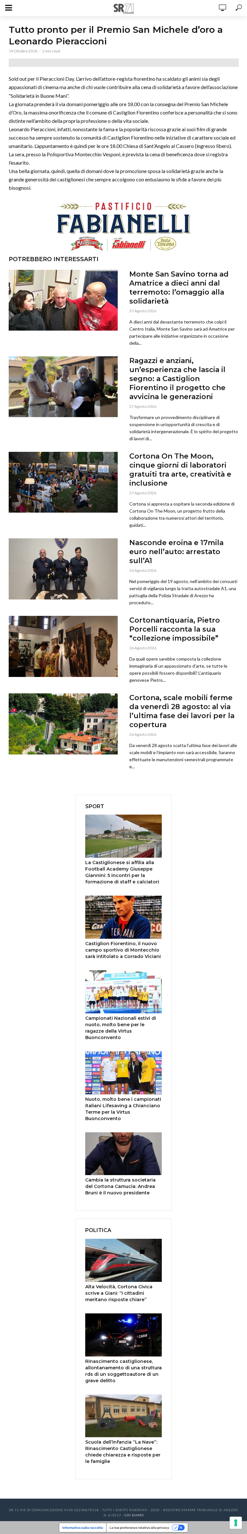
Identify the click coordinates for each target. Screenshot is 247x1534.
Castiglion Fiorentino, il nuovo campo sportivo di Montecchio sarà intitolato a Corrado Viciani (123, 950)
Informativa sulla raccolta (82, 1527)
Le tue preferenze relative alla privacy (139, 1527)
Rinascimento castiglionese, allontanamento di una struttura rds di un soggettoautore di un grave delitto (123, 1370)
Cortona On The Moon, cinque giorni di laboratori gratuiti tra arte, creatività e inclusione (180, 470)
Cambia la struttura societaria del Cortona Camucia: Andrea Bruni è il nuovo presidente (120, 1186)
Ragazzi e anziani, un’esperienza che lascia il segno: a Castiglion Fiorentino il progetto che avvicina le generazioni (177, 378)
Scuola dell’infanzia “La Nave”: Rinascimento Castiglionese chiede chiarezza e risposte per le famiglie (122, 1451)
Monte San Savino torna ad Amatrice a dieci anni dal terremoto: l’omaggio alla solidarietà (179, 288)
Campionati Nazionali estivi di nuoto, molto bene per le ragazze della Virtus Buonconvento (120, 1027)
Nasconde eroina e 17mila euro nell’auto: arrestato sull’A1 (176, 551)
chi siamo (134, 1515)
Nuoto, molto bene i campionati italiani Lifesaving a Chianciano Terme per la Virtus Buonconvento (123, 1108)
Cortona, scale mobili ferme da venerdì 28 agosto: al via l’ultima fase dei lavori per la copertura (181, 711)
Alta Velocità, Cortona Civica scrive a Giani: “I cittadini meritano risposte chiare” (118, 1293)
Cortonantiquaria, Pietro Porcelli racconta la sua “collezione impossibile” (174, 629)
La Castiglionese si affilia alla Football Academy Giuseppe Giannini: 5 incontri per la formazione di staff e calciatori (122, 872)
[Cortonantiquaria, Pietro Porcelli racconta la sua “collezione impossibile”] (63, 646)
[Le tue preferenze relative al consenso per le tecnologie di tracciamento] (236, 1523)
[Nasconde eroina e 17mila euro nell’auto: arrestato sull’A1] (63, 568)
